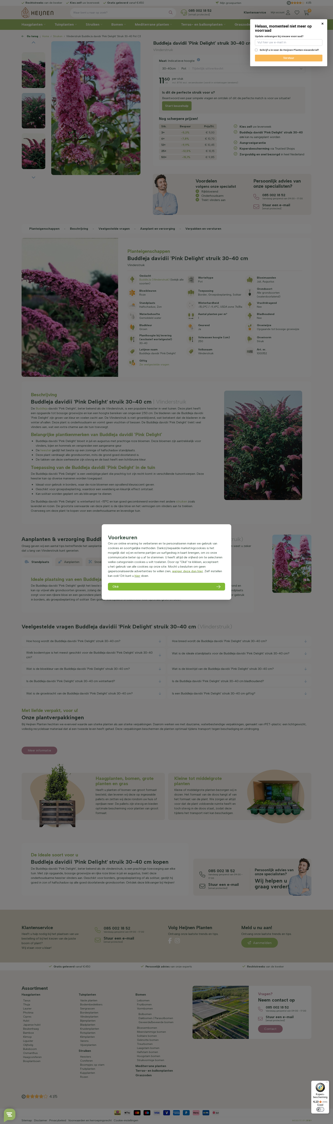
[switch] (320, 1109)
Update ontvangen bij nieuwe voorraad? (279, 36)
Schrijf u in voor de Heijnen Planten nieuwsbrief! (289, 50)
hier (137, 576)
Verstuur (288, 57)
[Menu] (327, 1083)
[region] (166, 562)
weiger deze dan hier (187, 571)
